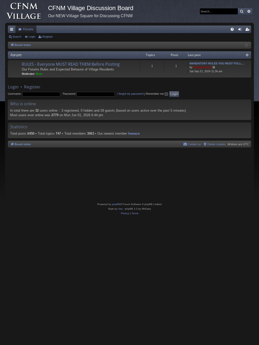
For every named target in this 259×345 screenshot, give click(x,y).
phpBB (116, 204)
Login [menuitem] (241, 30)
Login (32, 36)
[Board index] (26, 11)
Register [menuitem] (248, 30)
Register (47, 36)
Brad (39, 73)
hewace (134, 133)
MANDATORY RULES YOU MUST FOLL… (216, 63)
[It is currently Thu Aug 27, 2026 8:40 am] (246, 45)
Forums (28, 29)
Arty (120, 208)
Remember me (155, 93)
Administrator (202, 67)
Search (16, 36)
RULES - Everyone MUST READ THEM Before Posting (71, 64)
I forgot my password (130, 93)
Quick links (12, 30)
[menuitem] (232, 29)
